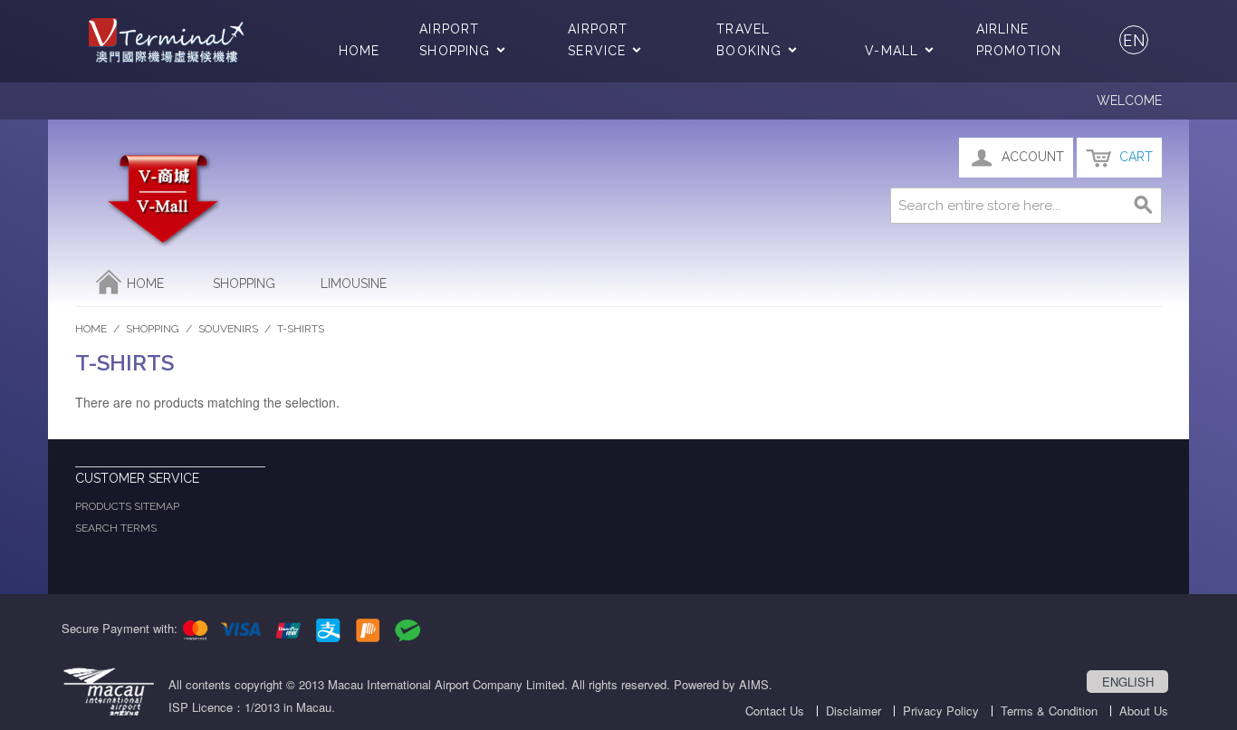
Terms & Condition (1049, 710)
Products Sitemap (127, 506)
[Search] (1144, 205)
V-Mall (891, 50)
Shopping (244, 283)
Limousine (354, 283)
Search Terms (116, 528)
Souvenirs (228, 328)
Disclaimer (853, 710)
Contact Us (774, 710)
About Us (1143, 710)
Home (359, 50)
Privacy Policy (941, 710)
